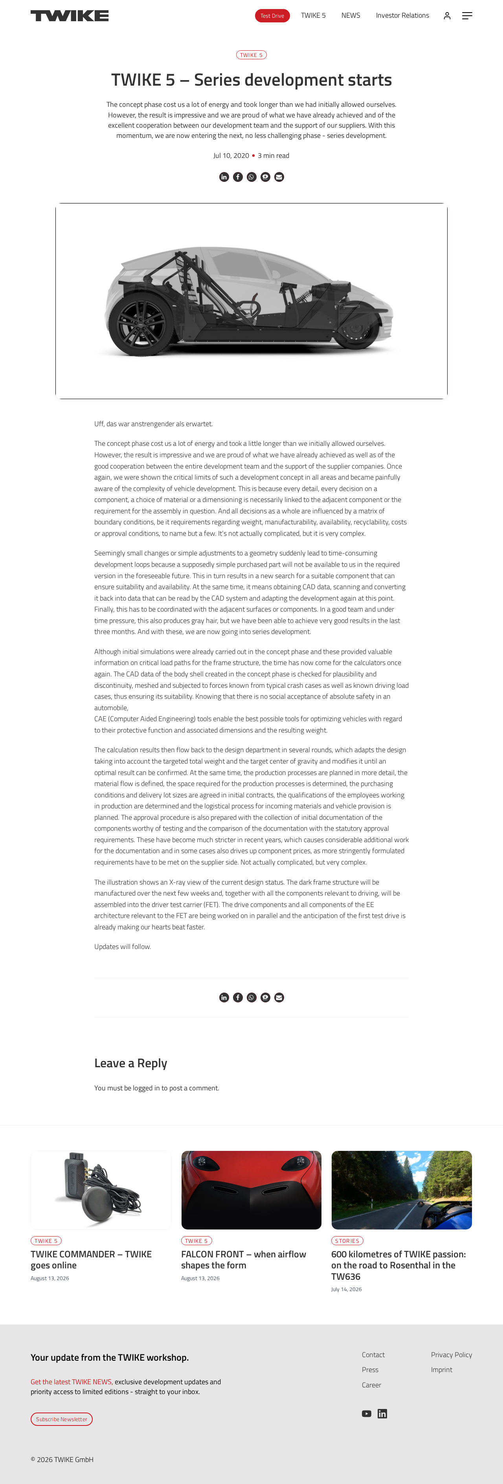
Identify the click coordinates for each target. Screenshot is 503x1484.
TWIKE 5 (251, 55)
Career (371, 1385)
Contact (373, 1354)
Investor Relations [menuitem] (402, 15)
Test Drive (273, 15)
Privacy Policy (451, 1354)
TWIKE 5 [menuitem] (313, 15)
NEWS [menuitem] (350, 15)
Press (370, 1369)
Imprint (441, 1369)
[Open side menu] (467, 15)
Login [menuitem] (447, 15)
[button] (224, 177)
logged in (146, 1088)
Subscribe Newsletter (61, 1419)
